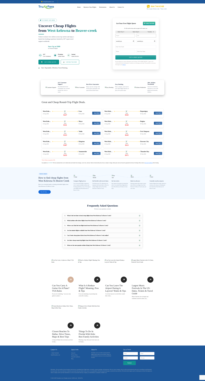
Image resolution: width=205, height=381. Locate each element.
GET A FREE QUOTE (50, 62)
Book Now (96, 113)
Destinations (102, 7)
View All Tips (44, 192)
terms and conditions (149, 162)
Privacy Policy (74, 355)
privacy (124, 64)
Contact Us (121, 7)
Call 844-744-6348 (71, 62)
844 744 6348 (157, 6)
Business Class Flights (90, 7)
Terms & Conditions (75, 356)
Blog (72, 358)
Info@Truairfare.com (48, 1)
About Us (112, 7)
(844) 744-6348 (150, 23)
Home (79, 7)
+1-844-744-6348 (55, 353)
